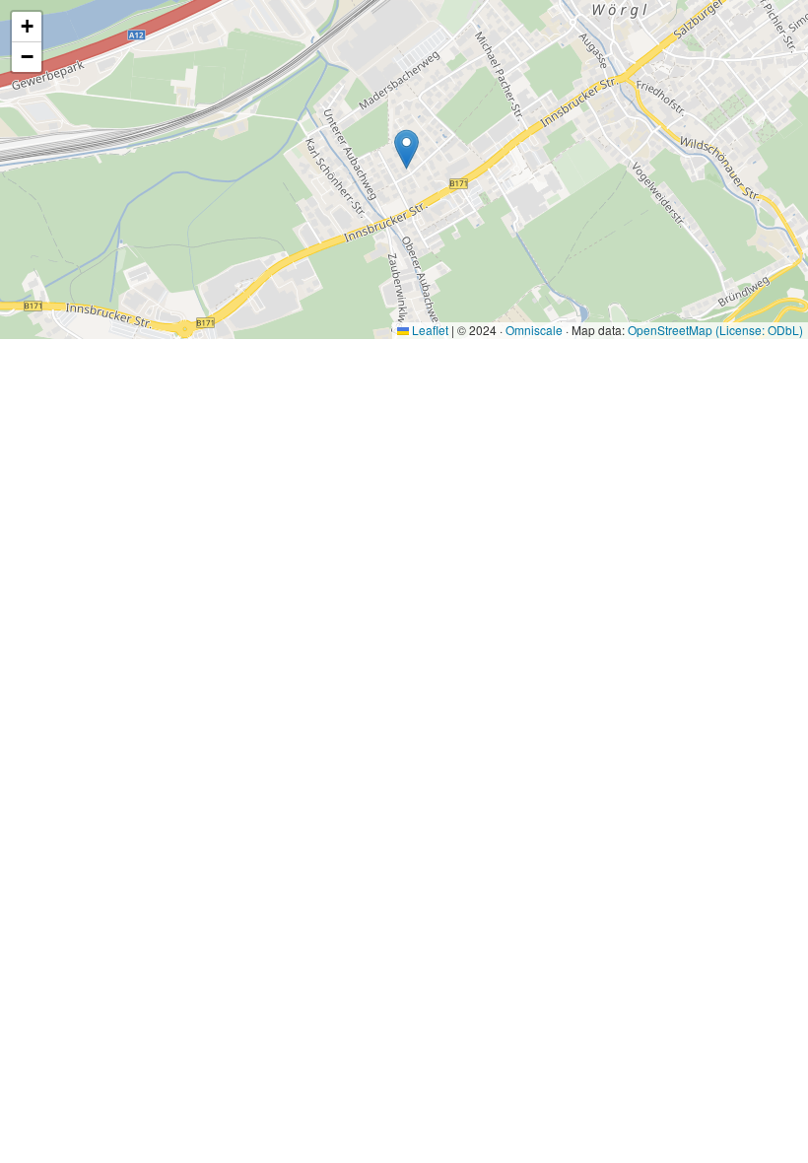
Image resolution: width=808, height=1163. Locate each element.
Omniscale (534, 329)
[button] (406, 149)
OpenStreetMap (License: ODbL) (715, 329)
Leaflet (428, 329)
